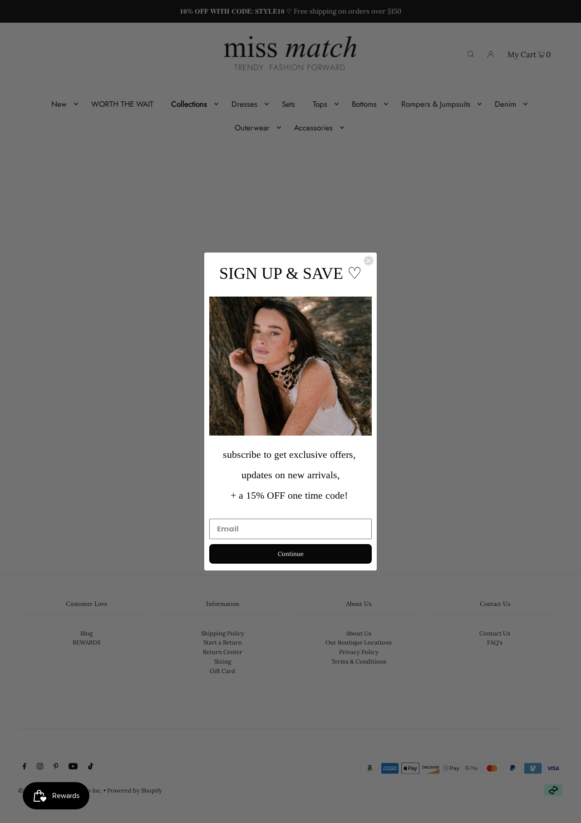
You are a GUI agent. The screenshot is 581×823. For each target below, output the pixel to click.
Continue (291, 554)
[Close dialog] (368, 260)
